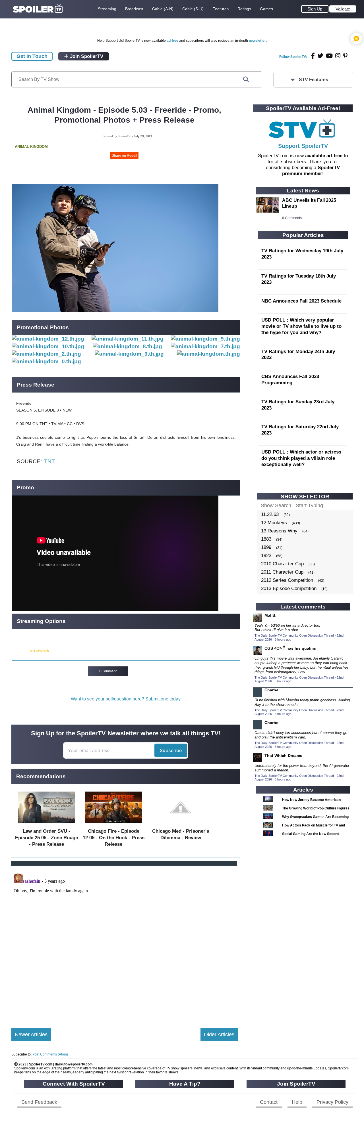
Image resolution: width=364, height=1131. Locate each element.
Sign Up (314, 9)
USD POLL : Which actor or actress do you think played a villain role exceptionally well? (301, 458)
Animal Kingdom (31, 146)
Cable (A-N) (162, 9)
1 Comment (108, 671)
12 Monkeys (274, 522)
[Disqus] (124, 942)
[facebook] (313, 56)
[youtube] (329, 56)
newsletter (257, 41)
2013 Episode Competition (289, 588)
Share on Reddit (124, 156)
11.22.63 (270, 514)
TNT (49, 461)
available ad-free (323, 155)
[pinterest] (345, 56)
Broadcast (134, 9)
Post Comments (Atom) (50, 1054)
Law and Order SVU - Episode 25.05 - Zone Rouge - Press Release (46, 837)
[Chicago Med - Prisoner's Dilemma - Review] (180, 824)
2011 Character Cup (282, 572)
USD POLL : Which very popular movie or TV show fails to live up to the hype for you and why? (301, 326)
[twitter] (320, 56)
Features (220, 9)
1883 (266, 539)
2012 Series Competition (287, 580)
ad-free (172, 41)
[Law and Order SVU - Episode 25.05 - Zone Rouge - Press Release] (46, 824)
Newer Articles (31, 1034)
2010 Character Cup (282, 563)
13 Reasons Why (279, 531)
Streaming (107, 9)
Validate (343, 9)
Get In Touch (31, 56)
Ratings (244, 9)
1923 (266, 555)
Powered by (21, 651)
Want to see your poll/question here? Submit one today (126, 698)
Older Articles (219, 1034)
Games (266, 9)
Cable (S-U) (193, 9)
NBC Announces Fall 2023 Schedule (301, 301)
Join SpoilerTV (86, 56)
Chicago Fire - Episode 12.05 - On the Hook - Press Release (113, 837)
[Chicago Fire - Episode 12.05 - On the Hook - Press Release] (113, 824)
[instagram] (337, 56)
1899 (266, 547)
